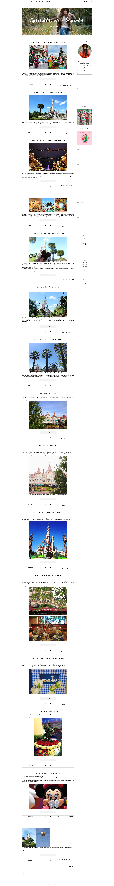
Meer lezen (48, 79)
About (27, 1)
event (69, 650)
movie (69, 816)
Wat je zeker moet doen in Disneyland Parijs (48, 512)
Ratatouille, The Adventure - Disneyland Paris (48, 658)
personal (62, 332)
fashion (85, 239)
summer (66, 332)
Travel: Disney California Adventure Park (48, 339)
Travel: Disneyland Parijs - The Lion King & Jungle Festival (48, 194)
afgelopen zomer (31, 173)
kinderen (62, 85)
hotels (68, 279)
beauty (85, 238)
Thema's (42, 1)
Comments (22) (30, 703)
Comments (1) (30, 132)
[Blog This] (50, 84)
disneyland (70, 185)
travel (65, 85)
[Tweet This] (45, 84)
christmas (63, 185)
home (85, 242)
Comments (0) (30, 331)
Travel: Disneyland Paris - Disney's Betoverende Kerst (48, 140)
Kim (48, 641)
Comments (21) (30, 567)
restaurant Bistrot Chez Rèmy (41, 451)
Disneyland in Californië (36, 319)
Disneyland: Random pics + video (48, 445)
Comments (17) (30, 504)
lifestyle (62, 568)
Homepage (45, 866)
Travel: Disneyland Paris (48, 393)
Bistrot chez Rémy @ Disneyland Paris (48, 575)
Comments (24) (30, 765)
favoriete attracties (61, 451)
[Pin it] (48, 84)
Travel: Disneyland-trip (48, 824)
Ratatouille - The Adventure (57, 579)
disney (66, 185)
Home (23, 1)
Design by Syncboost (64, 884)
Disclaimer (38, 1)
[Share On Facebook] (47, 84)
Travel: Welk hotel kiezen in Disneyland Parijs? (48, 233)
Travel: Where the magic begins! (48, 711)
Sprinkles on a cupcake (57, 884)
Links (34, 1)
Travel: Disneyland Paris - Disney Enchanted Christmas (48, 42)
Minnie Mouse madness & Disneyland (48, 773)
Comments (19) (30, 860)
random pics (66, 438)
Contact (30, 1)
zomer (68, 226)
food (72, 650)
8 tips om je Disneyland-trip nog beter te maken (48, 92)
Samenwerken (49, 1)
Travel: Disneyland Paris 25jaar (48, 288)
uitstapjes (69, 85)
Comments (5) (30, 84)
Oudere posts (71, 866)
